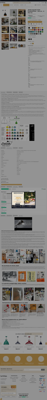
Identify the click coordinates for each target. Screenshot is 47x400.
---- (12, 203)
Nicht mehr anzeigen (32, 191)
